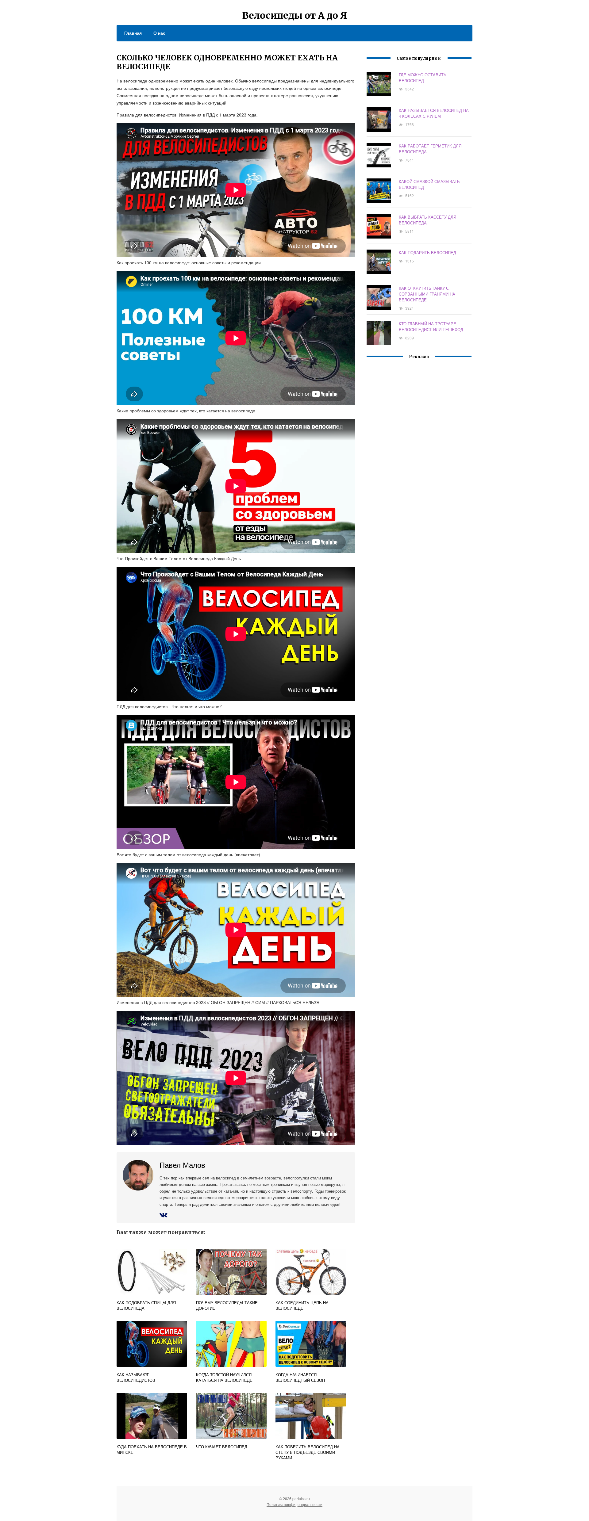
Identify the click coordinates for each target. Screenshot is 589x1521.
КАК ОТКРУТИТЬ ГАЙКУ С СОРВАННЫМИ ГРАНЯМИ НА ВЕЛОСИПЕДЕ (427, 294)
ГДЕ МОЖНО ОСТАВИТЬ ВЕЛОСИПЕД (422, 77)
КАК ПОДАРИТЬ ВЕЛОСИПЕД (427, 252)
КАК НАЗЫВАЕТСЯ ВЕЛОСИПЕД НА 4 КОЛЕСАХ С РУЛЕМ (434, 113)
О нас (159, 33)
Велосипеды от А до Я (294, 15)
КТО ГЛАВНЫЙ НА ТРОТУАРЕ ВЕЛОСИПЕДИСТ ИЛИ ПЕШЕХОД (431, 326)
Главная (133, 33)
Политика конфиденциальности (294, 1504)
